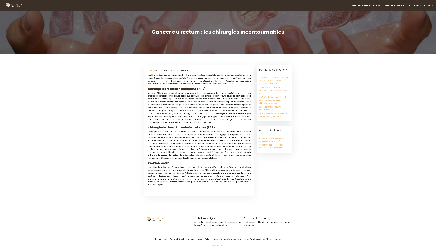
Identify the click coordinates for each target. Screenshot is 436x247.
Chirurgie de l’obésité (394, 5)
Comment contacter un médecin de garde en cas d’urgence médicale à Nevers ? (274, 80)
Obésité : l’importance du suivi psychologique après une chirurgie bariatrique (272, 100)
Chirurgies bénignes (360, 5)
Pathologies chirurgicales (420, 5)
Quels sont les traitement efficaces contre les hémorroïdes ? (274, 90)
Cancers (377, 5)
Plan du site (218, 245)
